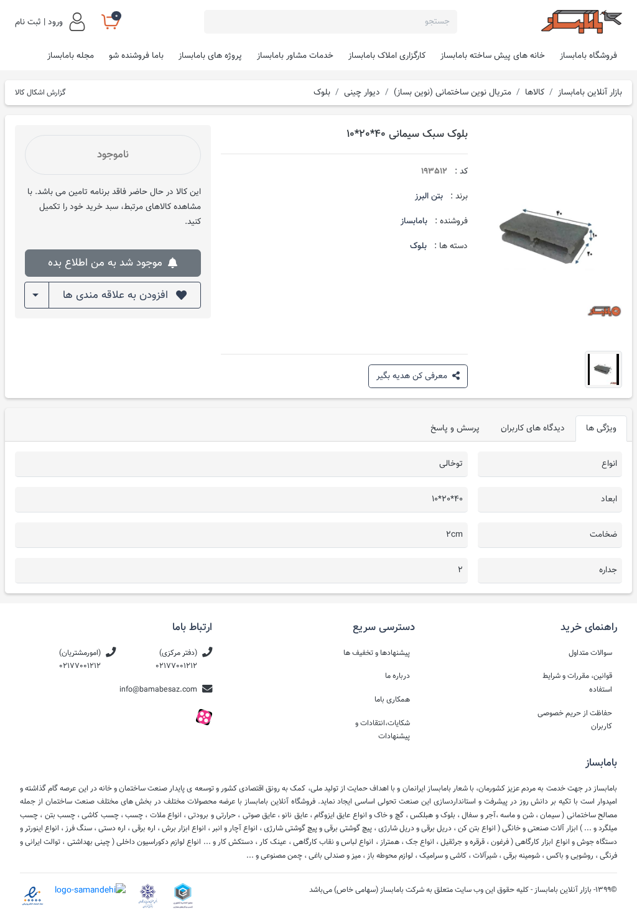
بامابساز (414, 221)
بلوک (418, 246)
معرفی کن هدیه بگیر (413, 375)
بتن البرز (429, 196)
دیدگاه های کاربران (533, 428)
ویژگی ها (601, 428)
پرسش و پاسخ (455, 428)
